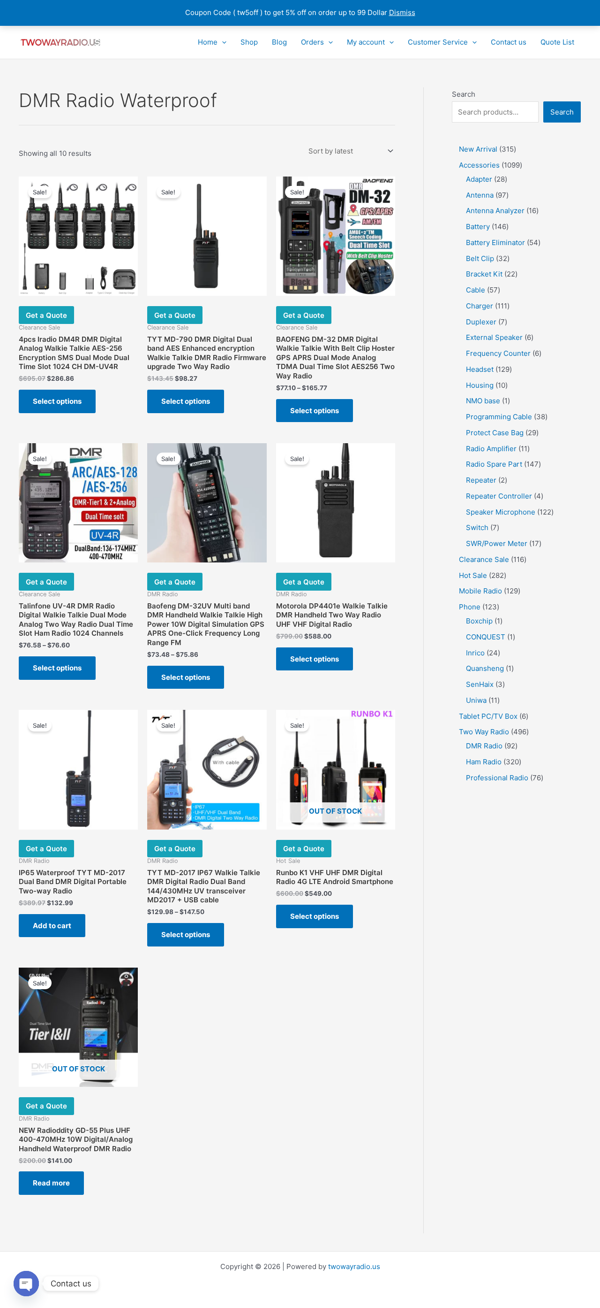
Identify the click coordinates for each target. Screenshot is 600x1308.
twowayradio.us (354, 1266)
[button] (222, 42)
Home (208, 42)
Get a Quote (46, 315)
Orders (312, 42)
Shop (249, 42)
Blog (279, 42)
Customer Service (438, 42)
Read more (51, 1182)
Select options (57, 401)
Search (463, 94)
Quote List (557, 42)
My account (366, 42)
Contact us (508, 42)
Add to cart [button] (52, 925)
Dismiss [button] (402, 12)
